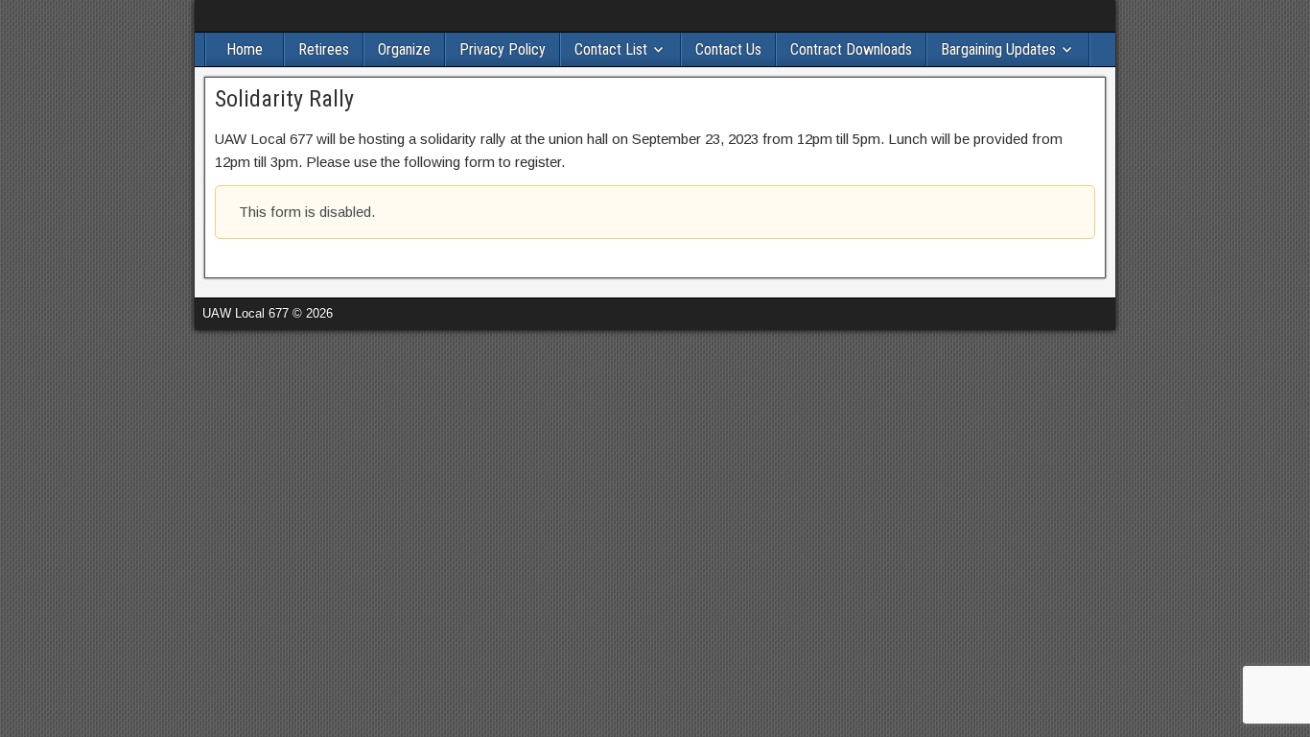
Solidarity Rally (284, 98)
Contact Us (728, 49)
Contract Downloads (851, 49)
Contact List (610, 49)
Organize (404, 49)
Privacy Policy (502, 49)
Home (244, 49)
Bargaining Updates (998, 49)
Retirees (323, 49)
